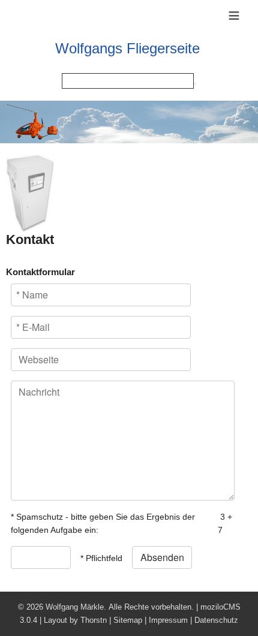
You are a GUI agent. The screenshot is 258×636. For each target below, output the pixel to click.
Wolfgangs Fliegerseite (127, 48)
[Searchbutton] (195, 84)
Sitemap (127, 620)
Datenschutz (216, 620)
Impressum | (171, 620)
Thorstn (93, 620)
